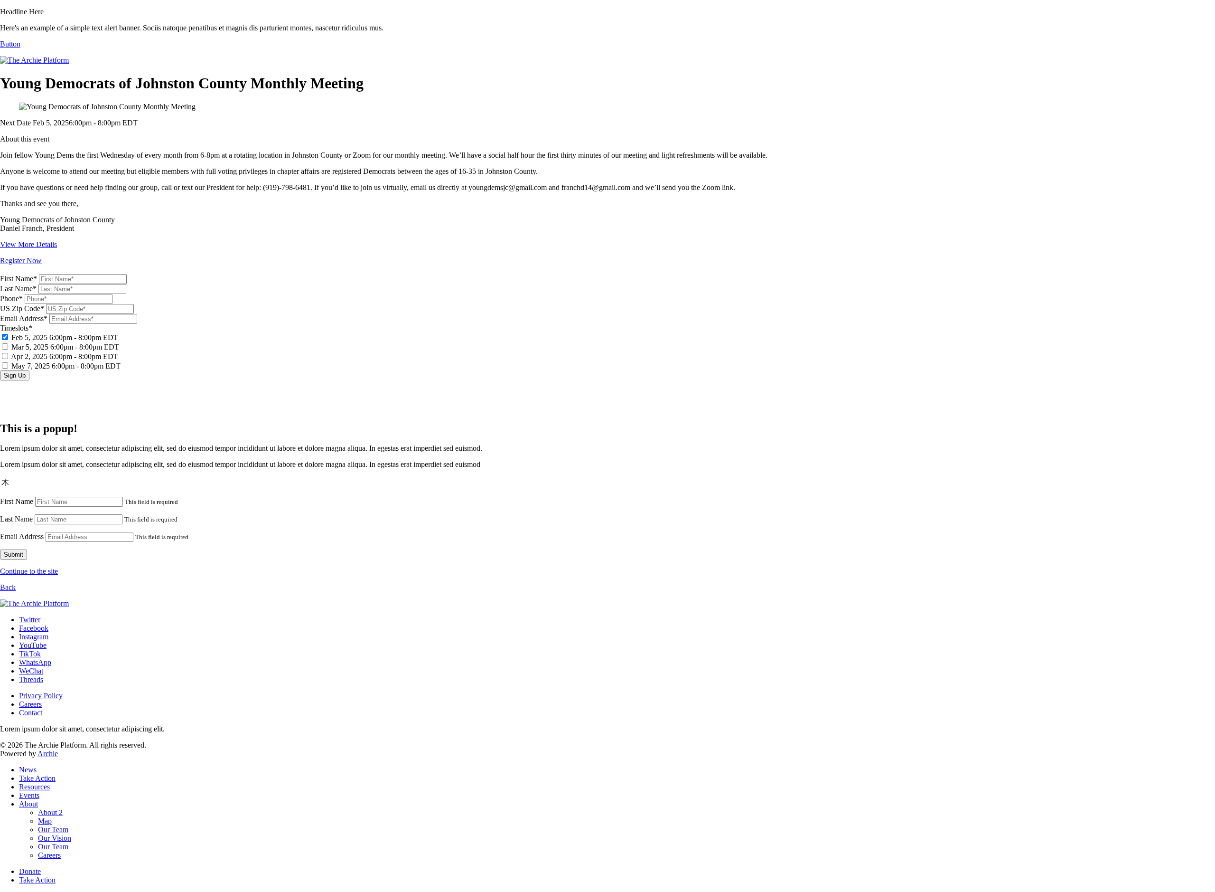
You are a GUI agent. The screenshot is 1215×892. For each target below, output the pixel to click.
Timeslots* (60, 347)
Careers (30, 704)
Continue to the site (29, 571)
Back (8, 587)
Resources (34, 787)
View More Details (28, 244)
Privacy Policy (41, 696)
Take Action (37, 778)
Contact (30, 713)
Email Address (22, 536)
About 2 (50, 812)
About (28, 804)
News (28, 770)
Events (29, 795)
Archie (47, 754)
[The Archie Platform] (34, 60)
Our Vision (54, 838)
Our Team (53, 830)
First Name (16, 501)
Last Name (16, 519)
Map (45, 821)
